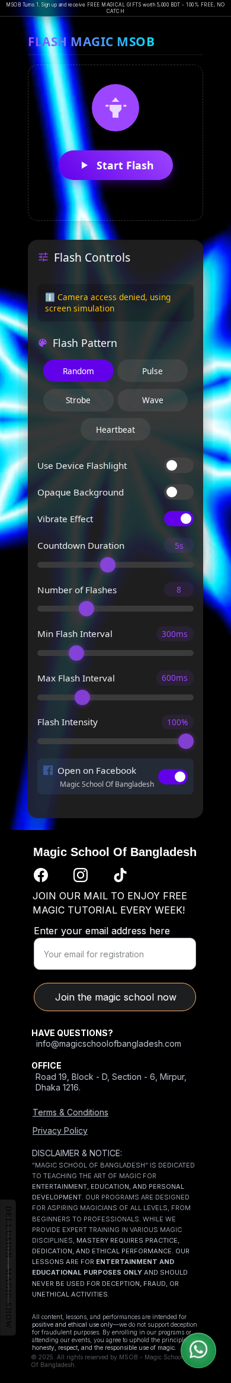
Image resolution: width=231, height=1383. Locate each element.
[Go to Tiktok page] (120, 875)
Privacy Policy (60, 1130)
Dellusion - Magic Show (8, 1267)
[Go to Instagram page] (80, 875)
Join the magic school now (116, 997)
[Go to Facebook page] (41, 875)
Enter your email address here (102, 931)
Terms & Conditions (70, 1112)
